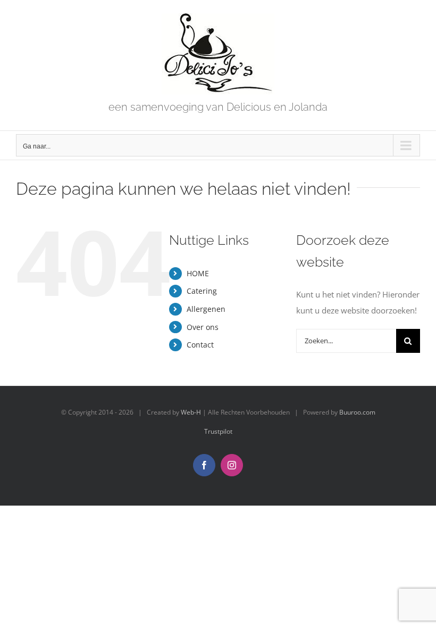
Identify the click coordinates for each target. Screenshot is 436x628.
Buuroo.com (357, 412)
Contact (200, 345)
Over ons (203, 327)
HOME (198, 273)
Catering (202, 291)
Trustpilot (218, 431)
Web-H (191, 412)
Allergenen (206, 309)
